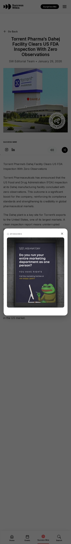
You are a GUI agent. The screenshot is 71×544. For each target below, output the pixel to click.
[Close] (62, 233)
